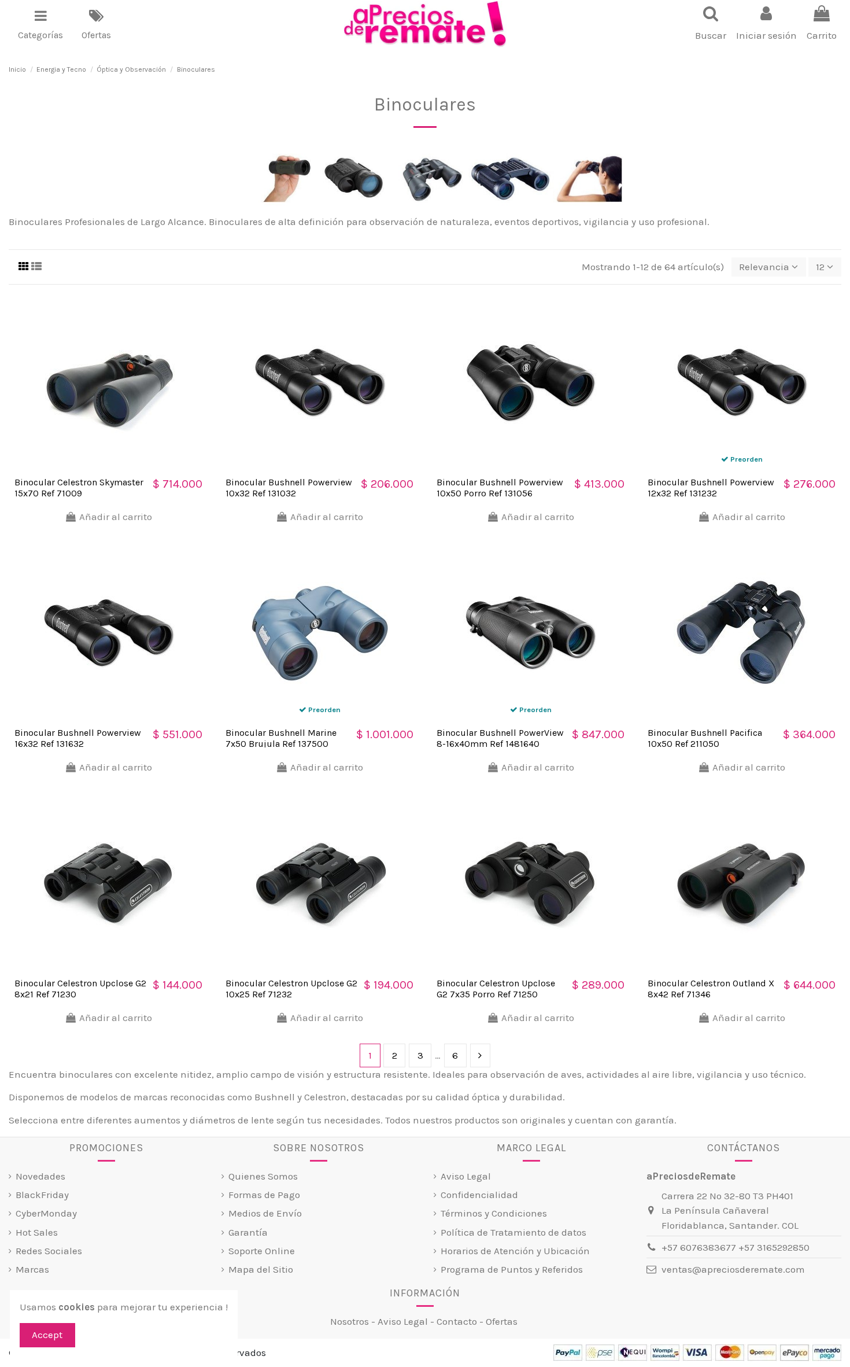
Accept (47, 1334)
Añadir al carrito (115, 516)
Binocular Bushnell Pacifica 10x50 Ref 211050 (705, 738)
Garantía (248, 1232)
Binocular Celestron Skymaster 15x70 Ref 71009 (78, 488)
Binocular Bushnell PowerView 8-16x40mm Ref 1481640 (500, 738)
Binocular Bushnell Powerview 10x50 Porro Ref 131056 (500, 488)
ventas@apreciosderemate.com (733, 1269)
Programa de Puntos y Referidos (512, 1269)
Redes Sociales (49, 1251)
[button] (40, 24)
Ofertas (502, 1321)
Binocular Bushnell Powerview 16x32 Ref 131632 (77, 738)
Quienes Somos (263, 1176)
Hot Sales (37, 1232)
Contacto (457, 1321)
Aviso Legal (466, 1176)
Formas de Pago (264, 1194)
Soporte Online (261, 1251)
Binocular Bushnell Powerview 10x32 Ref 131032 (289, 488)
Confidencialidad (479, 1194)
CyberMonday (46, 1213)
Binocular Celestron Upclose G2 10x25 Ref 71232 (291, 989)
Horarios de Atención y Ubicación (515, 1251)
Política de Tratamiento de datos (513, 1232)
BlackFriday (42, 1194)
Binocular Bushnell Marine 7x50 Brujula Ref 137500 (281, 738)
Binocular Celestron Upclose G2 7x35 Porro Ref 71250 (496, 989)
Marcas (32, 1269)
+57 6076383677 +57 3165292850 (735, 1247)
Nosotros (349, 1321)
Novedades (40, 1176)
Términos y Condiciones (494, 1213)
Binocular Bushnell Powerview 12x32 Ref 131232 (711, 488)
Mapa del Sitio (260, 1269)
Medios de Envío (265, 1213)
